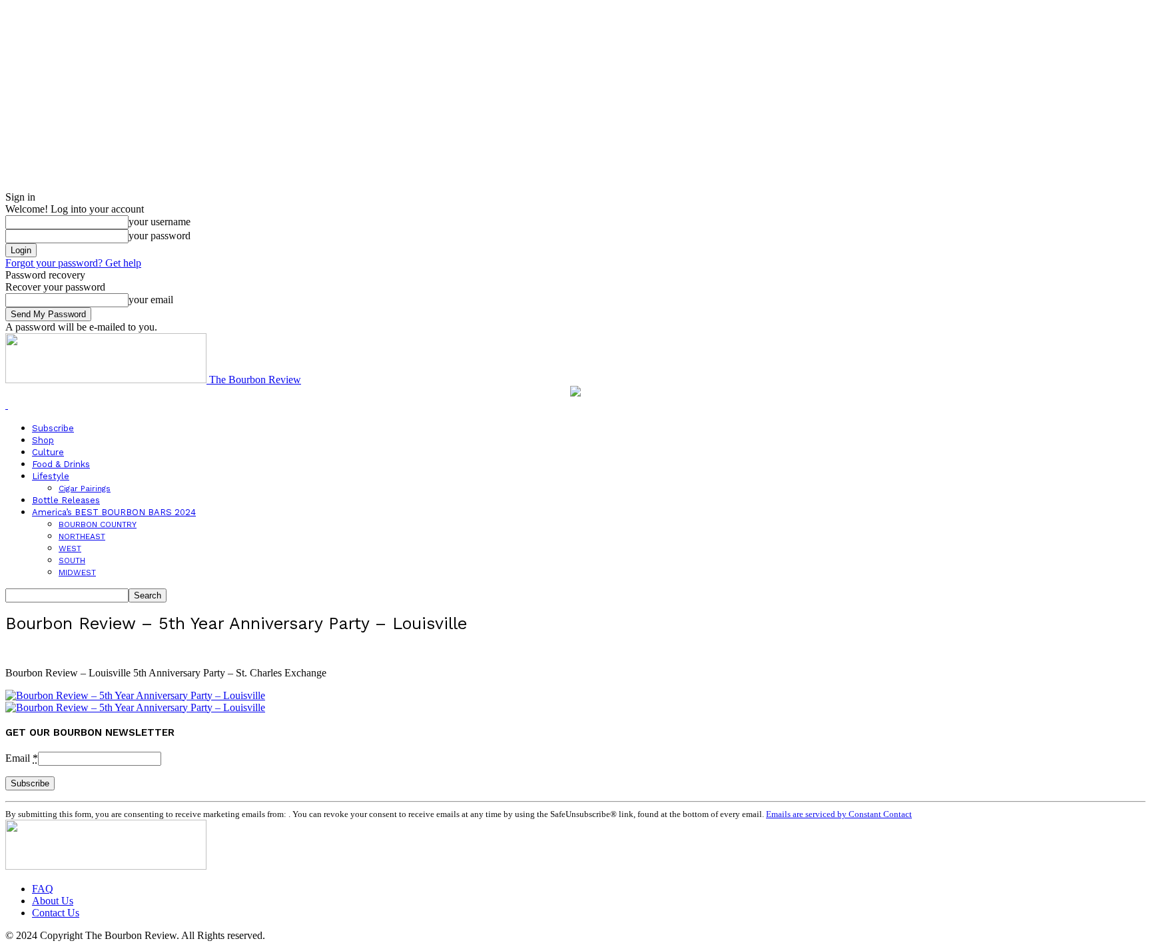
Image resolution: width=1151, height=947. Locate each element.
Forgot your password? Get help (73, 263)
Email (21, 758)
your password (160, 235)
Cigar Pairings (85, 488)
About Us (52, 900)
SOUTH (72, 560)
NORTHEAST (82, 536)
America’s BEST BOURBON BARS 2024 (114, 512)
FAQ (42, 888)
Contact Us (55, 912)
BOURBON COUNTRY (98, 524)
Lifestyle (50, 476)
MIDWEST (77, 572)
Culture (48, 452)
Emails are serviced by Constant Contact (839, 814)
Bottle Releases (66, 500)
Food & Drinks (61, 464)
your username (160, 221)
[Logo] (6, 405)
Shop (43, 440)
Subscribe (53, 428)
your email (151, 299)
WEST (70, 548)
